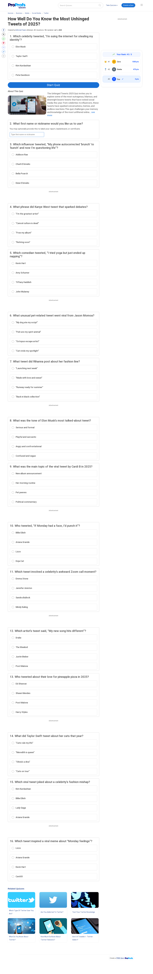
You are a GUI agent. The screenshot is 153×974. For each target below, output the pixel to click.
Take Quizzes (111, 5)
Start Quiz (53, 85)
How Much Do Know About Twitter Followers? (51, 938)
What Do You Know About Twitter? (18, 938)
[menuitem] (111, 5)
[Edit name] (122, 79)
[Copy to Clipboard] (4, 51)
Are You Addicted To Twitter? (52, 912)
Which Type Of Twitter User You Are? (21, 912)
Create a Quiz (128, 5)
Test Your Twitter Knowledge (83, 912)
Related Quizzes (16, 889)
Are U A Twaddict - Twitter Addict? (82, 938)
